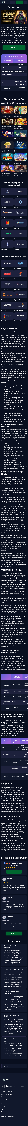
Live (10, 103)
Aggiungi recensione (14, 871)
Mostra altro (14, 933)
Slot (23, 103)
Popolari (3, 103)
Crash (16, 103)
